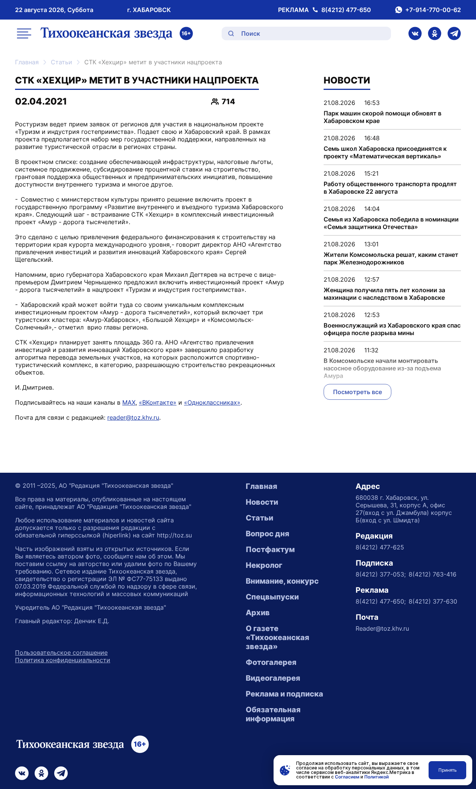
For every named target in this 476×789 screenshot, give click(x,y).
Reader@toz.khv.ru (382, 628)
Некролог (264, 565)
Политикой (376, 777)
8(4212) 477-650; (381, 601)
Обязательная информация (273, 714)
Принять (447, 770)
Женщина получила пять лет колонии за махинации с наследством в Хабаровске (384, 293)
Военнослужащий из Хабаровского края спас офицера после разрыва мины (392, 329)
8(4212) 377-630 (433, 601)
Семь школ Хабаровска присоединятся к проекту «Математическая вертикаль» (385, 152)
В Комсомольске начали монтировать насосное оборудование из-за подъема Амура (382, 368)
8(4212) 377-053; (381, 574)
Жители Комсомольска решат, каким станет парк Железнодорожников (391, 258)
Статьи (61, 62)
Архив (258, 612)
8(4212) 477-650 (346, 10)
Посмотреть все (357, 392)
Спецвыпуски (272, 596)
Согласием (347, 777)
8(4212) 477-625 (380, 547)
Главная (27, 62)
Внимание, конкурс (282, 581)
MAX (128, 402)
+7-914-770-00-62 (433, 10)
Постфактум (270, 549)
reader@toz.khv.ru (133, 417)
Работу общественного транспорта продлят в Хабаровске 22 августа (390, 187)
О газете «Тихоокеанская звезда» (277, 637)
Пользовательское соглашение (61, 652)
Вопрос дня (267, 533)
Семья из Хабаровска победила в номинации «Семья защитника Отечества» (391, 223)
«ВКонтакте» (157, 402)
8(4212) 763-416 (432, 574)
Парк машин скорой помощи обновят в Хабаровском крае (382, 116)
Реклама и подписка (284, 693)
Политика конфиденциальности (62, 660)
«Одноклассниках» (212, 402)
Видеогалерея (273, 678)
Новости (262, 502)
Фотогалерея (271, 662)
